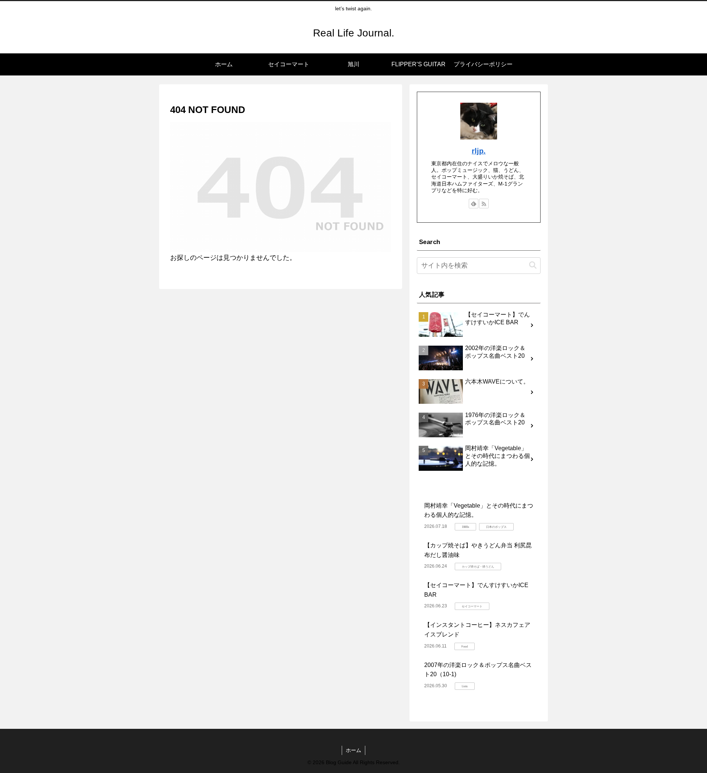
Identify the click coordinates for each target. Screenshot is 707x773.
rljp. (479, 151)
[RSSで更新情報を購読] (484, 203)
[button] (532, 265)
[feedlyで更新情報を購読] (473, 203)
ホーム (353, 750)
